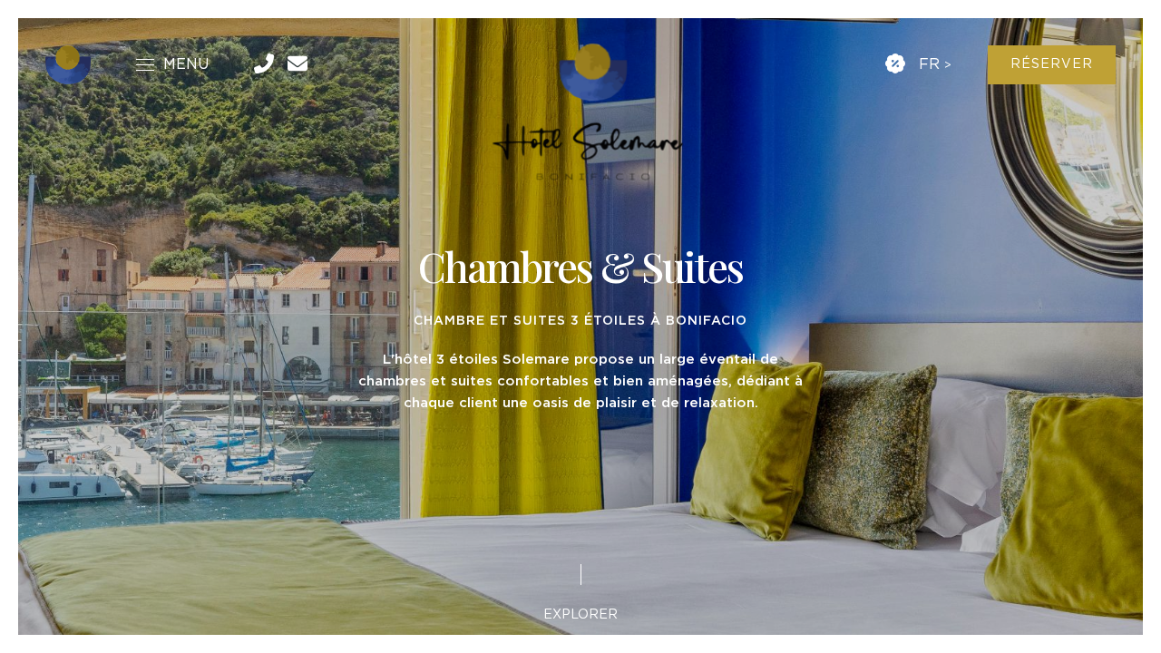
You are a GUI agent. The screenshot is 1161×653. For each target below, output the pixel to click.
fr (929, 65)
